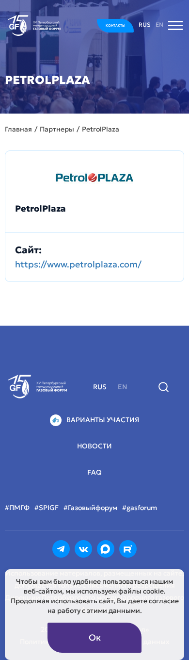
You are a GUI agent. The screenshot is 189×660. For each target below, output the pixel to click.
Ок (95, 637)
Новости (94, 446)
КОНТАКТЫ (115, 25)
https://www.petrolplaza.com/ (78, 264)
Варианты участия (102, 419)
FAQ (94, 472)
